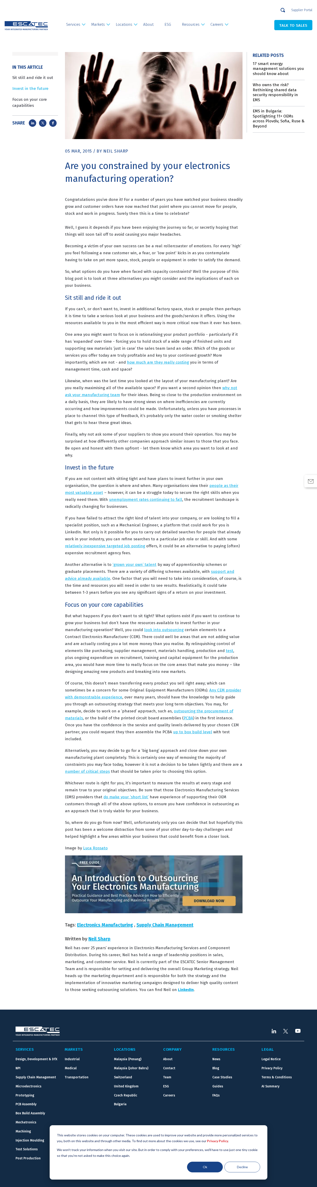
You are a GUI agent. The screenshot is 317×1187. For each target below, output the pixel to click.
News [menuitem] (216, 1059)
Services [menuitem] (73, 24)
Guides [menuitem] (217, 1086)
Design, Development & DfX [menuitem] (36, 1059)
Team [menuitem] (167, 1077)
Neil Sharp (115, 151)
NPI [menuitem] (18, 1068)
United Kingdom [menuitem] (126, 1086)
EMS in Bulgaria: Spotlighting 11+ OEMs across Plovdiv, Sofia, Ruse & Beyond (278, 119)
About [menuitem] (148, 24)
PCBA (188, 718)
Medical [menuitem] (71, 1068)
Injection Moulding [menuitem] (30, 1140)
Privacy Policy (217, 1141)
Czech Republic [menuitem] (125, 1095)
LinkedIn (186, 989)
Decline (242, 1167)
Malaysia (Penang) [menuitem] (127, 1059)
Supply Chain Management (164, 925)
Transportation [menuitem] (76, 1077)
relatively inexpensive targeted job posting (105, 546)
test (229, 650)
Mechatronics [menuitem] (26, 1122)
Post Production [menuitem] (28, 1158)
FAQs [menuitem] (216, 1095)
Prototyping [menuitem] (25, 1095)
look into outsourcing (164, 629)
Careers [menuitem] (216, 24)
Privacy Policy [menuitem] (272, 1068)
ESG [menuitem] (168, 24)
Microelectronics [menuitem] (28, 1086)
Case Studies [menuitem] (222, 1077)
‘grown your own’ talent (134, 564)
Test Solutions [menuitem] (27, 1149)
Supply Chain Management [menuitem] (36, 1077)
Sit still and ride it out (32, 77)
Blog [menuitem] (215, 1068)
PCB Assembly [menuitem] (26, 1104)
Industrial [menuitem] (72, 1059)
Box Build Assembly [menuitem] (30, 1113)
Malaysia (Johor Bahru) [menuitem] (131, 1068)
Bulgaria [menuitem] (120, 1104)
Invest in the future (30, 88)
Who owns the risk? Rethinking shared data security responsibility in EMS (275, 92)
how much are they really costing (158, 362)
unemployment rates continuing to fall (145, 499)
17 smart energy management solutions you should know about (278, 68)
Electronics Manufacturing (105, 925)
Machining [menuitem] (23, 1131)
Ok (205, 1167)
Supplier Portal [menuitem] (301, 10)
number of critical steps (87, 771)
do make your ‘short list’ (126, 797)
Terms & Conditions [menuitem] (277, 1077)
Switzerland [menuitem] (123, 1077)
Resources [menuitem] (191, 24)
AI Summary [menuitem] (270, 1086)
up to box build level (192, 732)
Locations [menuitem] (124, 24)
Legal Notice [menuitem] (271, 1059)
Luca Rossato (95, 848)
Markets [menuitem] (98, 24)
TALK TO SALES (293, 25)
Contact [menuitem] (169, 1068)
